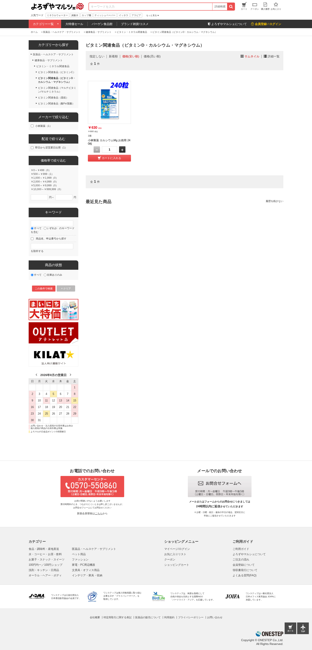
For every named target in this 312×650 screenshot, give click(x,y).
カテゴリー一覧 (43, 24)
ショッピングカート (176, 564)
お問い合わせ (214, 617)
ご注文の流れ (241, 559)
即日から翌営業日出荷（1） (51, 147)
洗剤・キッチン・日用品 (44, 570)
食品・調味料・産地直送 (44, 548)
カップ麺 (86, 15)
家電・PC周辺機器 (83, 564)
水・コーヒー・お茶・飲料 (45, 554)
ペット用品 (79, 554)
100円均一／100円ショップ (45, 564)
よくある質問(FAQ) (244, 575)
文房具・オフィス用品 (86, 570)
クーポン (169, 559)
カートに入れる (111, 158)
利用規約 (169, 617)
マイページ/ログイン (177, 548)
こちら (99, 513)
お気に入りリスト (175, 554)
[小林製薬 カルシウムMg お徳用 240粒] (109, 102)
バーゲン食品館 (102, 24)
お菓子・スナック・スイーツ (47, 559)
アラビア (136, 15)
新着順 (113, 56)
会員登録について (244, 564)
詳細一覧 (274, 56)
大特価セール (74, 24)
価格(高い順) (152, 56)
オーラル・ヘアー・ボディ (45, 575)
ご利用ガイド (241, 548)
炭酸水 (74, 15)
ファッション (80, 559)
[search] (231, 6)
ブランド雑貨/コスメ (135, 24)
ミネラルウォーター (57, 15)
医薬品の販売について (148, 617)
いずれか (52, 228)
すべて (38, 228)
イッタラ (123, 15)
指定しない (97, 56)
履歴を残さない (274, 201)
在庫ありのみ (54, 274)
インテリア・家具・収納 (87, 575)
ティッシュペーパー (104, 15)
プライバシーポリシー (191, 617)
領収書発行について (245, 570)
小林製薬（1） (43, 125)
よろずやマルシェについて (249, 554)
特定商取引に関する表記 (118, 617)
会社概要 (95, 617)
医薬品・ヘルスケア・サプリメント (94, 548)
